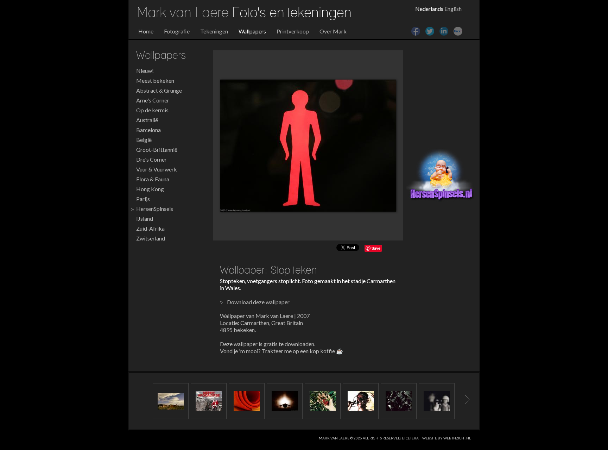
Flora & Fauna (152, 179)
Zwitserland (150, 238)
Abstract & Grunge (159, 90)
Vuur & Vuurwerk (156, 169)
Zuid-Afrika (150, 228)
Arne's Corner (152, 100)
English (453, 8)
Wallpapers (252, 31)
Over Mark (333, 31)
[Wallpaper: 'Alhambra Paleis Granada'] (170, 401)
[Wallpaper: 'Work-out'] (246, 401)
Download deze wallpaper (258, 302)
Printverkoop (293, 31)
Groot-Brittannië (156, 149)
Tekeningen (214, 31)
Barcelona (148, 129)
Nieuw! (145, 70)
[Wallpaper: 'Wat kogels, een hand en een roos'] (322, 401)
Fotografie (177, 31)
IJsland (144, 218)
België (144, 139)
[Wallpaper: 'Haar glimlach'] (436, 401)
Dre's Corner (151, 159)
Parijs (143, 198)
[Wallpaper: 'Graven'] (398, 401)
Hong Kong (150, 189)
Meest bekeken (155, 80)
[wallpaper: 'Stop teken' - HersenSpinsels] (308, 146)
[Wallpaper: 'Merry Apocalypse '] (208, 401)
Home (145, 31)
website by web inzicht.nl (446, 438)
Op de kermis (152, 110)
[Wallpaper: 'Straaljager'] (284, 401)
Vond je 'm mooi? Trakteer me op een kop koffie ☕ (281, 351)
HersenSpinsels (154, 208)
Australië (147, 120)
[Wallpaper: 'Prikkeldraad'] (360, 401)
